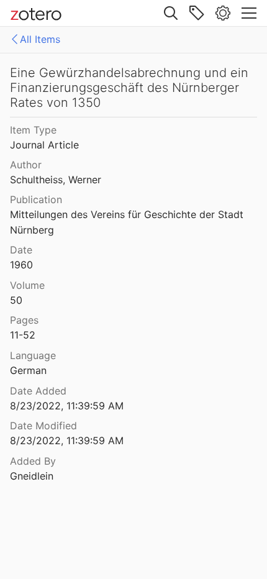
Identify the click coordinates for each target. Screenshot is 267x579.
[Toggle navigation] (249, 13)
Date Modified (43, 425)
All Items (40, 39)
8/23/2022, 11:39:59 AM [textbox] (67, 405)
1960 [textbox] (21, 264)
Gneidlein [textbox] (31, 476)
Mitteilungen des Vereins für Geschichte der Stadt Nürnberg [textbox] (128, 222)
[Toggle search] (171, 13)
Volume (27, 285)
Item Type (33, 130)
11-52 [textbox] (22, 335)
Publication (36, 199)
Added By (33, 461)
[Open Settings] (223, 13)
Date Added (38, 391)
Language (33, 355)
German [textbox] (28, 370)
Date (21, 250)
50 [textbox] (16, 300)
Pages (24, 320)
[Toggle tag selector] (197, 13)
